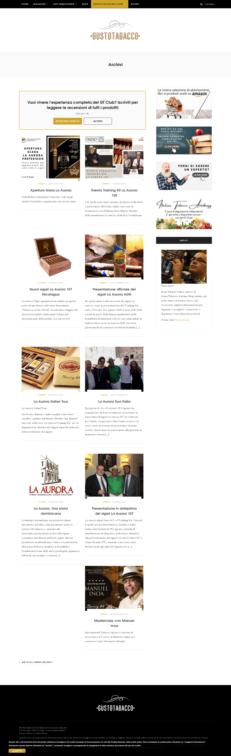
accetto (17, 750)
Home (25, 4)
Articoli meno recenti (37, 662)
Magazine (39, 4)
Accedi (135, 4)
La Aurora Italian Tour (51, 401)
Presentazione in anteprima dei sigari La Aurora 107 (114, 510)
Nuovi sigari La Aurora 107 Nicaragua (51, 291)
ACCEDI (97, 121)
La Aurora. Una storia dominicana (51, 510)
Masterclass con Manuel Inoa (114, 623)
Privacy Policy (26, 733)
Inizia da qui (182, 319)
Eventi (42, 184)
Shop (85, 4)
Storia (42, 502)
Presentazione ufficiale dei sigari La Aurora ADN (114, 291)
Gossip (42, 283)
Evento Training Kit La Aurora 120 (114, 192)
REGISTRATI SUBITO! (68, 121)
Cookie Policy (40, 733)
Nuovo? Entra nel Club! (109, 4)
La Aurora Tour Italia (114, 401)
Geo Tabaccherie (64, 4)
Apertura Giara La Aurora (50, 189)
